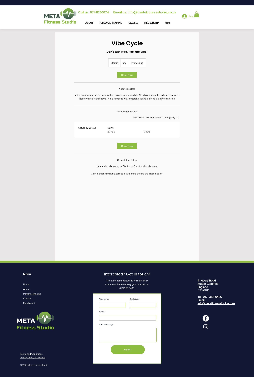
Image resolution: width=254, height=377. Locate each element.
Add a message (106, 324)
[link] (127, 75)
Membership (29, 303)
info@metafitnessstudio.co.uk (152, 12)
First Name (104, 299)
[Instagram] (206, 327)
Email (101, 312)
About (26, 289)
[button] (196, 14)
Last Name (134, 299)
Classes (27, 298)
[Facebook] (206, 318)
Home (26, 284)
